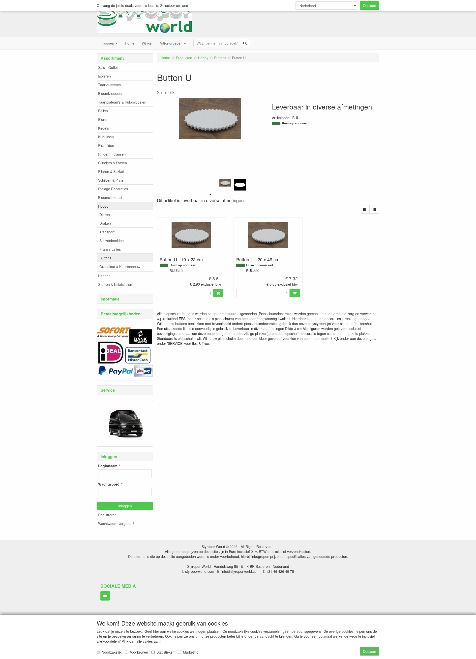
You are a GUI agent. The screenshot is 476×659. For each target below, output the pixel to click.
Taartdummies (109, 84)
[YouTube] (105, 596)
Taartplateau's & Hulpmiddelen (122, 102)
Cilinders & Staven (112, 162)
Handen (104, 275)
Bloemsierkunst (110, 197)
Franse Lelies (110, 249)
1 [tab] (210, 194)
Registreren (107, 514)
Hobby (103, 206)
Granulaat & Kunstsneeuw (119, 266)
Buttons (105, 257)
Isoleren (104, 76)
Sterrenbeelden (111, 240)
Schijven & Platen (111, 180)
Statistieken (165, 652)
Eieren (103, 119)
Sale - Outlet (108, 67)
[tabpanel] (225, 183)
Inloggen (125, 505)
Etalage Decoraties (113, 188)
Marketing (191, 652)
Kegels (103, 128)
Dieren (104, 214)
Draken (105, 223)
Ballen (103, 110)
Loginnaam (107, 465)
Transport (107, 231)
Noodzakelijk (111, 652)
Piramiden (106, 145)
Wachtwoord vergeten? (116, 523)
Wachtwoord (108, 484)
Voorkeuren (139, 652)
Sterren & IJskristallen (115, 284)
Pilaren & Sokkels (111, 171)
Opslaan (369, 5)
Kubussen (106, 136)
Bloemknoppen (110, 93)
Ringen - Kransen (112, 154)
